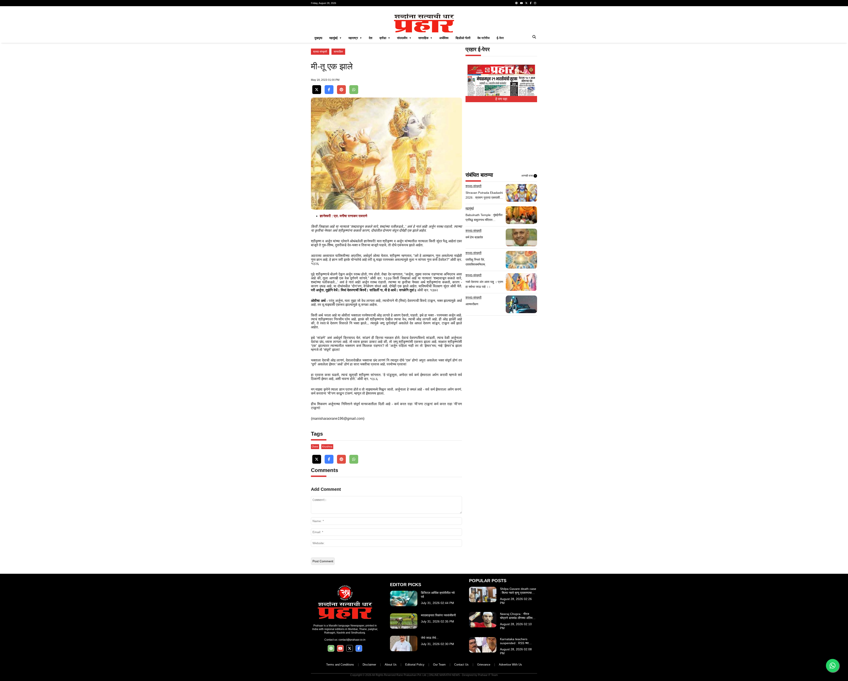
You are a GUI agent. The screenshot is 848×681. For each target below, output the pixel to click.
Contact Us (461, 664)
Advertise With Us (510, 664)
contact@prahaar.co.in (352, 639)
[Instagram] (535, 3)
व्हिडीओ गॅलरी (463, 38)
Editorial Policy (414, 664)
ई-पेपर (500, 38)
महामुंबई (470, 208)
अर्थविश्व (444, 38)
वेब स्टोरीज (483, 38)
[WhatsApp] (353, 90)
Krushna (327, 446)
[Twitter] (526, 3)
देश (370, 38)
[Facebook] (531, 3)
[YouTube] (521, 3)
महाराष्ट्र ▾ (355, 38)
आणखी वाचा (528, 175)
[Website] (516, 3)
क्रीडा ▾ (384, 38)
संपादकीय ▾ (404, 38)
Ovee (315, 446)
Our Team (439, 664)
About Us (391, 664)
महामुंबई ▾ (335, 38)
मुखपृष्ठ (318, 38)
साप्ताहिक (338, 51)
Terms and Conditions (340, 664)
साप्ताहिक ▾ (425, 38)
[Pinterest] (341, 90)
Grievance (483, 664)
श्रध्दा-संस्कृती (320, 51)
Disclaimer (369, 664)
